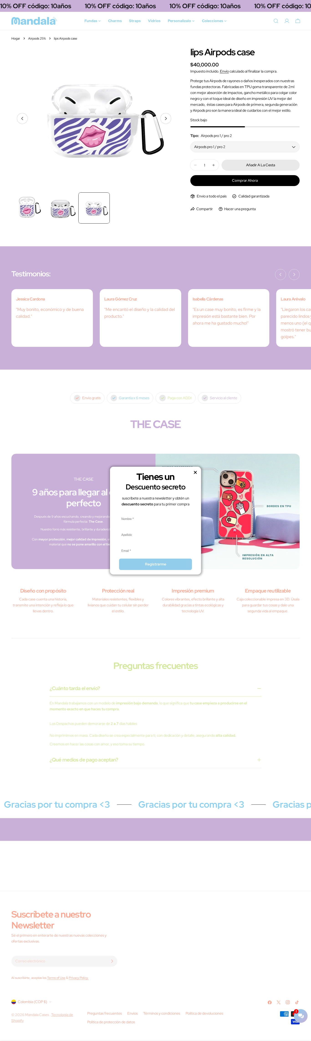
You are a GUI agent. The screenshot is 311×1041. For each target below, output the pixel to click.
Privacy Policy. (79, 977)
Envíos (132, 1013)
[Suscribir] (112, 961)
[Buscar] (275, 20)
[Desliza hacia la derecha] (165, 118)
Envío (224, 71)
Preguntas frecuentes (104, 1013)
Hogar (15, 38)
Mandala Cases (37, 1014)
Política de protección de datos (111, 1022)
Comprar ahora (245, 180)
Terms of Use (56, 977)
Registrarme (155, 564)
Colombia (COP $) (32, 1001)
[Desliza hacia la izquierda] (22, 118)
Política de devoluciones (204, 1013)
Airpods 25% (37, 38)
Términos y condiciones (161, 1013)
